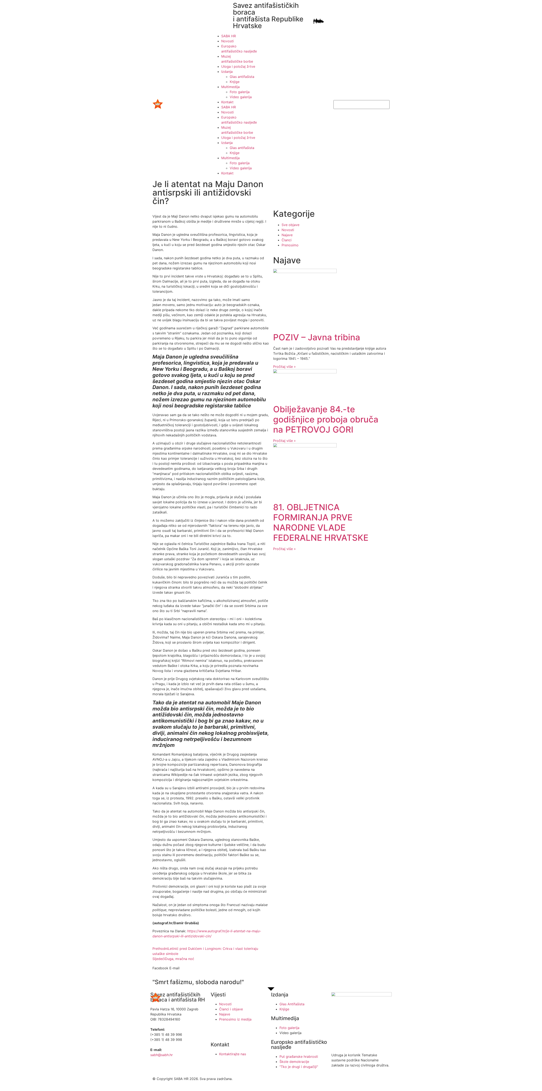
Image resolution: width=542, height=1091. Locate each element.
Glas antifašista (242, 76)
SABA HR (228, 36)
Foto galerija (240, 92)
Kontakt (227, 102)
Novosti (227, 41)
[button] (160, 968)
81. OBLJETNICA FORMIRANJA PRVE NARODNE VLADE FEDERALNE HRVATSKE (320, 522)
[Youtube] (227, 1031)
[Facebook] (216, 1031)
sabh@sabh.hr (161, 1055)
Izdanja (227, 71)
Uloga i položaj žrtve (238, 66)
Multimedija (230, 87)
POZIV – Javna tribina (316, 337)
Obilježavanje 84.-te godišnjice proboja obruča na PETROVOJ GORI (325, 419)
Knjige (234, 82)
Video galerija (241, 97)
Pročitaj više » (284, 366)
